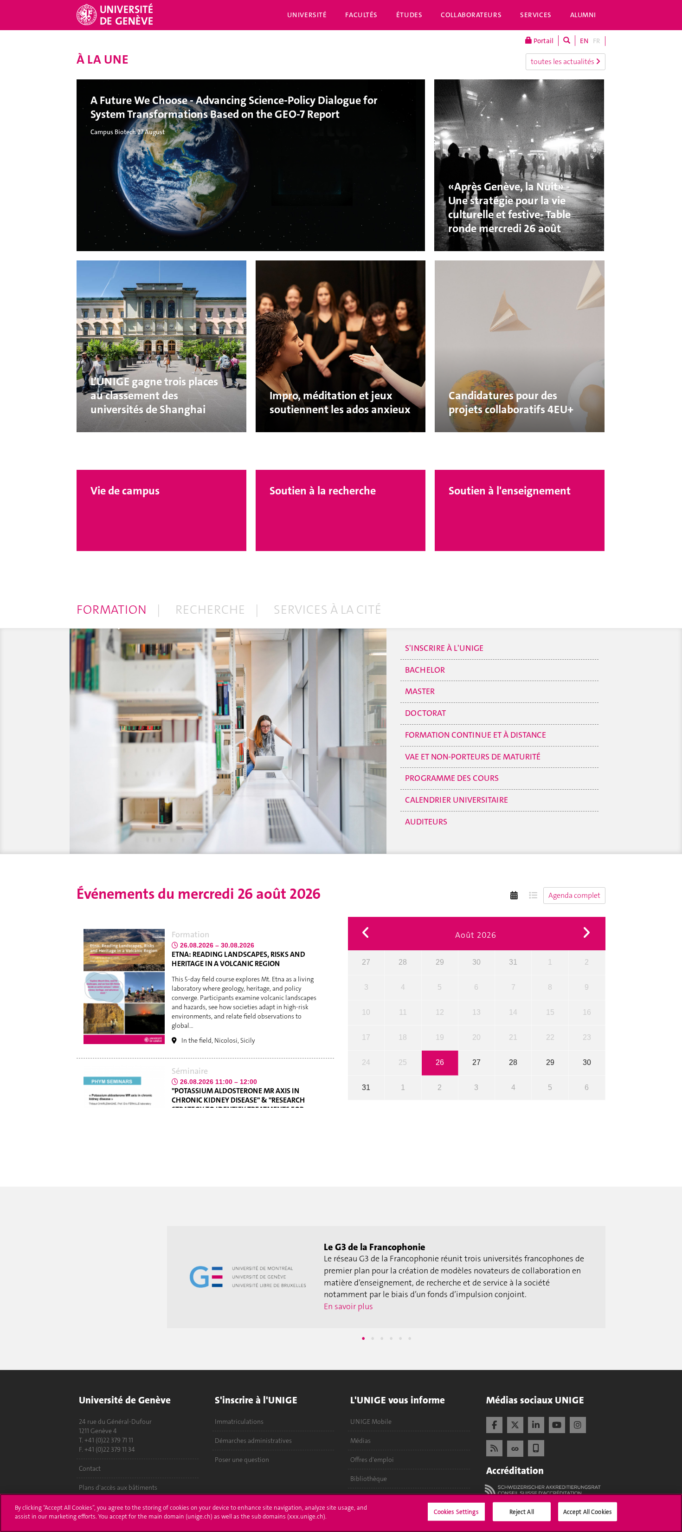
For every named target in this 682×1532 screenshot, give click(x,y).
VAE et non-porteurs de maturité (472, 756)
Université (307, 14)
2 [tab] (372, 1338)
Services (536, 14)
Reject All (521, 1512)
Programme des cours (452, 778)
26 (440, 1062)
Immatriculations (239, 1421)
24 (366, 1062)
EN (584, 40)
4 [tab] (391, 1338)
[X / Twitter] (515, 1423)
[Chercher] (567, 40)
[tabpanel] (386, 1277)
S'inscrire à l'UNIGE (444, 648)
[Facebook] (494, 1423)
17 (366, 1037)
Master (420, 691)
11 (403, 1012)
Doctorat (425, 713)
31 (513, 962)
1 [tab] (363, 1338)
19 (440, 1037)
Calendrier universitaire (456, 799)
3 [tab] (381, 1338)
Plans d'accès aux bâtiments (118, 1487)
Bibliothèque (368, 1478)
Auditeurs (426, 821)
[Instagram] (577, 1423)
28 (403, 962)
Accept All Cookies (587, 1512)
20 (476, 1037)
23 (587, 1037)
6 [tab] (409, 1338)
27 (366, 962)
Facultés (361, 14)
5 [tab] (400, 1338)
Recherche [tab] (210, 610)
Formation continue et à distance (475, 734)
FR (596, 40)
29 (440, 962)
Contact (90, 1468)
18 (403, 1037)
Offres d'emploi (372, 1459)
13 (476, 1012)
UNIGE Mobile (371, 1421)
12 (440, 1012)
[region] (341, 1513)
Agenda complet (574, 895)
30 (476, 962)
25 (403, 1062)
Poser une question (242, 1459)
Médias (360, 1440)
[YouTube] (557, 1423)
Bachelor (425, 669)
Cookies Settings (456, 1512)
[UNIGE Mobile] (536, 1447)
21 (513, 1037)
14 (513, 1012)
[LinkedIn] (536, 1423)
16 (587, 1012)
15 (550, 1012)
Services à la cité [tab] (327, 610)
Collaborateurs (471, 14)
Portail (542, 40)
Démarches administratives (253, 1440)
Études (409, 14)
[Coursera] (515, 1447)
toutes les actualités (563, 61)
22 (550, 1037)
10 (366, 1012)
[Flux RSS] (494, 1447)
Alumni (583, 14)
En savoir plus (348, 1300)
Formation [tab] (112, 610)
